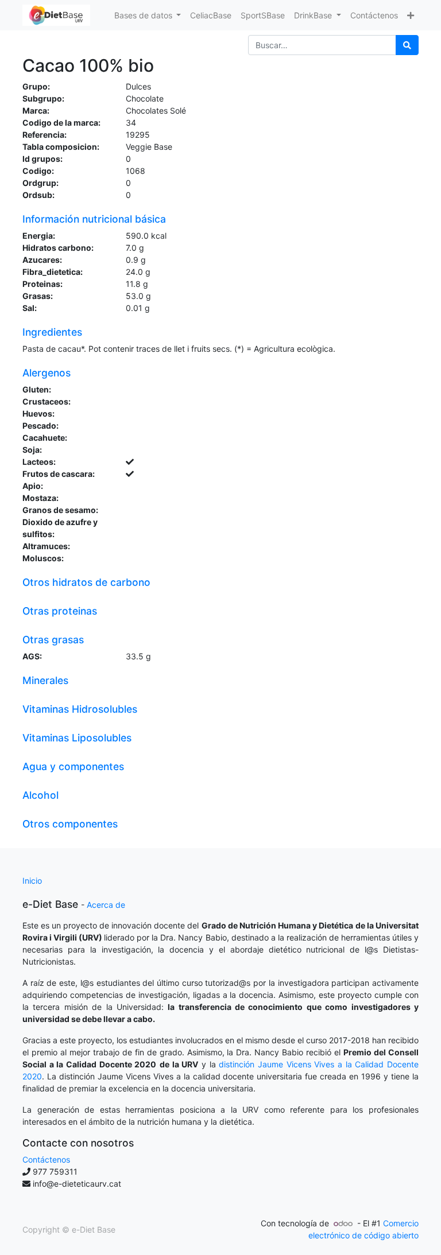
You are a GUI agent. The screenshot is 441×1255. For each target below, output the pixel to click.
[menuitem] (210, 15)
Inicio (32, 880)
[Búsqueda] (407, 45)
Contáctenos (46, 1159)
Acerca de (106, 905)
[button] (411, 15)
